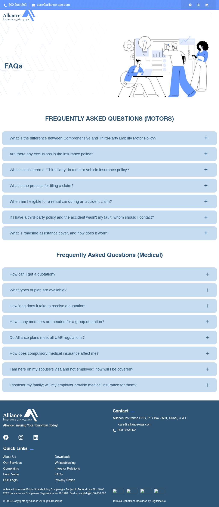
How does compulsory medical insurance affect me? (54, 353)
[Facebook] (190, 4)
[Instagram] (198, 4)
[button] (109, 138)
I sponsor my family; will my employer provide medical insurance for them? (73, 385)
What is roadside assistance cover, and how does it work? (59, 233)
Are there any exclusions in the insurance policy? (51, 154)
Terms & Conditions (124, 501)
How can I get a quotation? (32, 274)
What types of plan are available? (38, 290)
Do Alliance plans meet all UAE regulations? (47, 337)
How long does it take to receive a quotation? (48, 306)
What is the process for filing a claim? (41, 186)
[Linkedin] (206, 4)
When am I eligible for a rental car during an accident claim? (61, 201)
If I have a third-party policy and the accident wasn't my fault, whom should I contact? (82, 217)
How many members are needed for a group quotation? (57, 322)
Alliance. (34, 501)
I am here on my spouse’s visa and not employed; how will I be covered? (71, 369)
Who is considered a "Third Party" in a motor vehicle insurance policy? (69, 170)
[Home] (19, 15)
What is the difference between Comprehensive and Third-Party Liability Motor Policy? (83, 138)
